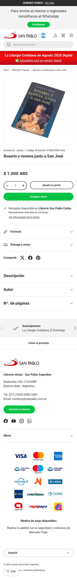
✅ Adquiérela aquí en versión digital (38, 60)
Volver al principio (38, 343)
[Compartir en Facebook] (30, 258)
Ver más (49, 2)
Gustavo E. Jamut (14, 150)
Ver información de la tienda (24, 217)
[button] (63, 35)
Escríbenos (38, 24)
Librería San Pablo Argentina (25, 564)
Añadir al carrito (51, 185)
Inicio (6, 70)
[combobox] (38, 44)
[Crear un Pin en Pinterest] (38, 258)
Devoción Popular (20, 70)
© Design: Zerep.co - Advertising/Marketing (24, 570)
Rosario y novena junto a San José (49, 70)
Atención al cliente (19, 409)
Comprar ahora (38, 196)
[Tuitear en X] (22, 258)
